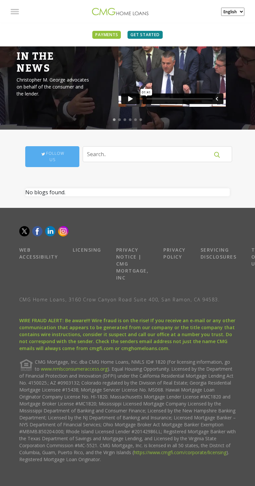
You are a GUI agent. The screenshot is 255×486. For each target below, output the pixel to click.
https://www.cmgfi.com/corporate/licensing (180, 452)
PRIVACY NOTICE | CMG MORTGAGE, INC (132, 264)
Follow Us (55, 156)
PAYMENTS (106, 34)
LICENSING (87, 250)
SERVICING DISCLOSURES (219, 253)
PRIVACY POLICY (174, 253)
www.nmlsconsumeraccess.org (74, 369)
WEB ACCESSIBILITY (38, 253)
